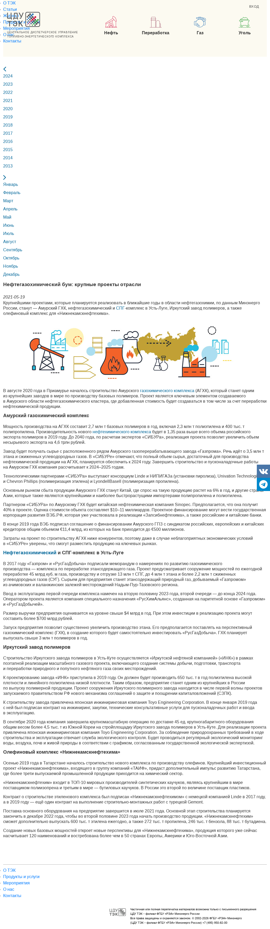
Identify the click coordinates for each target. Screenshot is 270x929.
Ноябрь (10, 266)
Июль (8, 233)
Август (9, 241)
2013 (8, 166)
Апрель (10, 209)
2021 (8, 100)
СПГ (120, 308)
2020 (8, 109)
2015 (8, 149)
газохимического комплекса (167, 390)
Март (8, 201)
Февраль (11, 192)
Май (7, 217)
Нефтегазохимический (29, 552)
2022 (8, 92)
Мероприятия (16, 28)
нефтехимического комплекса (122, 432)
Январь (10, 184)
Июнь (8, 225)
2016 (8, 141)
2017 (8, 133)
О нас (8, 889)
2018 (8, 125)
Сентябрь (12, 250)
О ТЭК (9, 3)
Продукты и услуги (21, 876)
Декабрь (11, 274)
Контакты (12, 41)
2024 (8, 76)
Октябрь (11, 258)
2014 (8, 158)
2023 (8, 84)
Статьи (10, 9)
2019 (8, 117)
